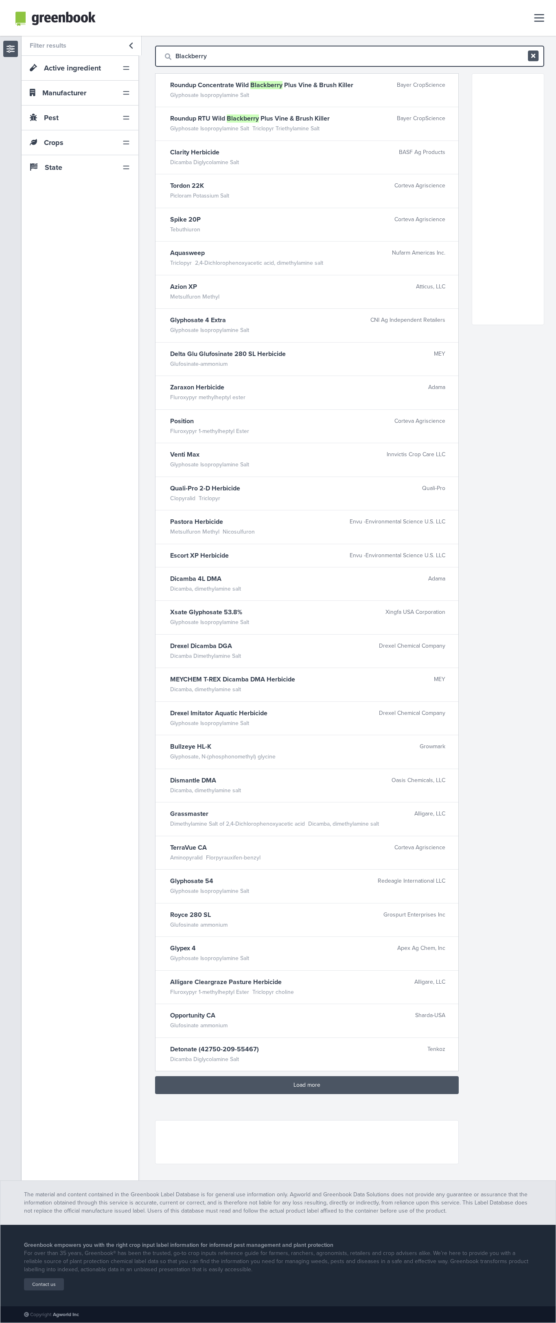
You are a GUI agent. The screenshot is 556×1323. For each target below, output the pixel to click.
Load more (306, 1084)
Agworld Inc (66, 1314)
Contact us (44, 1284)
